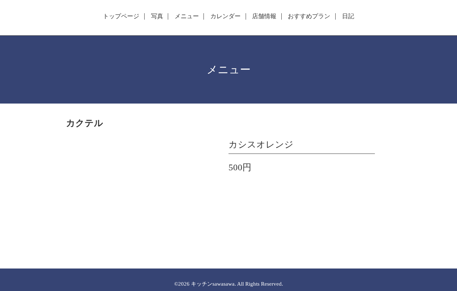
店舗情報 (264, 16)
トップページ (121, 16)
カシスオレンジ (260, 144)
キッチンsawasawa (213, 284)
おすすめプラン (309, 16)
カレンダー (225, 16)
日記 (348, 16)
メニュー (187, 16)
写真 (157, 16)
